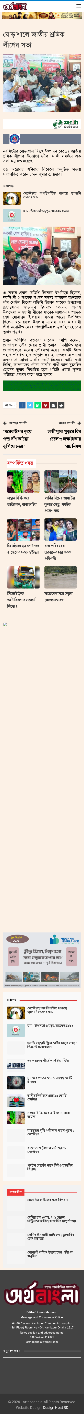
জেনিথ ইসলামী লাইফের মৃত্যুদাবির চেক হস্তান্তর (50, 1237)
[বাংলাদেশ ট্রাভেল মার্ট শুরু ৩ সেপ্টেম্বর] (16, 1152)
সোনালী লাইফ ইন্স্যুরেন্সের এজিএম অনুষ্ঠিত (50, 1254)
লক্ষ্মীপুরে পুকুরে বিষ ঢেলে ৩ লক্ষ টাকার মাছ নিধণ (64, 439)
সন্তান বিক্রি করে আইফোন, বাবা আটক (48, 1115)
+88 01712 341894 (42, 1336)
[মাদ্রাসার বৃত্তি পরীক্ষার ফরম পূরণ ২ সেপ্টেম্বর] (16, 1135)
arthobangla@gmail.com (42, 1341)
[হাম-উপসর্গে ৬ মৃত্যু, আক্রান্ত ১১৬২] (12, 215)
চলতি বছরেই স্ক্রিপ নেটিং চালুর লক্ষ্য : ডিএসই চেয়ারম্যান (52, 1045)
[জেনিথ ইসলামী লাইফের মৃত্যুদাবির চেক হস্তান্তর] (16, 1239)
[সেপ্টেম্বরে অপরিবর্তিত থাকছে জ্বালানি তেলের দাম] (12, 198)
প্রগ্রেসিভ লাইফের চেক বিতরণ (47, 1200)
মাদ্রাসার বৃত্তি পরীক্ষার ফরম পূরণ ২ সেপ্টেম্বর (50, 1132)
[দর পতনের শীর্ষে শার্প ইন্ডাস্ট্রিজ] (16, 1065)
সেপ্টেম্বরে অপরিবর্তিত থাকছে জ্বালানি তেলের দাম (52, 195)
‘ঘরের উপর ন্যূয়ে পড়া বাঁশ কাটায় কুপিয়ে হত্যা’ (17, 439)
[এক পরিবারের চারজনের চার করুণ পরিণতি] (60, 529)
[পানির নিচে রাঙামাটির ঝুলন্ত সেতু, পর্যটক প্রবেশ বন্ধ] (60, 481)
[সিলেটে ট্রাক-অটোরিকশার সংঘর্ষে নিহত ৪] (23, 577)
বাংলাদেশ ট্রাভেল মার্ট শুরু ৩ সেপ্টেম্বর (46, 1150)
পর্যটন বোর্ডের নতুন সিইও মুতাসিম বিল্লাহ (50, 1167)
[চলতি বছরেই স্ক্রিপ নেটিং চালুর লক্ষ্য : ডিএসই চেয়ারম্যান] (16, 1048)
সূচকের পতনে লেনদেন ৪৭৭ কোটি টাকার (49, 1080)
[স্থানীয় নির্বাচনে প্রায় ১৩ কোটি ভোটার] (16, 1100)
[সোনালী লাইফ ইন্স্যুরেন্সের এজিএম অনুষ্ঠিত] (16, 1257)
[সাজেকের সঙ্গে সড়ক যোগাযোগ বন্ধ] (60, 577)
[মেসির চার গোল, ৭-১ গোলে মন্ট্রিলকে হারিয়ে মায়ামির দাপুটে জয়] (16, 1222)
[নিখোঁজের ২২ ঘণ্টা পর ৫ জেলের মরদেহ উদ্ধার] (23, 529)
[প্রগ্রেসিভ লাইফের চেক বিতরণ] (16, 1204)
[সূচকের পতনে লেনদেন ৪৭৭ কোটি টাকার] (16, 1082)
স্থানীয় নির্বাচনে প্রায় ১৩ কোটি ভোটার (47, 1097)
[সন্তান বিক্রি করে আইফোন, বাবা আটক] (23, 481)
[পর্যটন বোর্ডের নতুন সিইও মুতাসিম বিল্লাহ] (16, 1170)
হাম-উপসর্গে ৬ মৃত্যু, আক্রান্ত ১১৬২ (46, 211)
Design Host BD (55, 1407)
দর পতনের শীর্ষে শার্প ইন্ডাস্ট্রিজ (48, 1060)
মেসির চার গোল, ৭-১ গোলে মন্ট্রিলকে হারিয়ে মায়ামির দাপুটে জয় (51, 1219)
